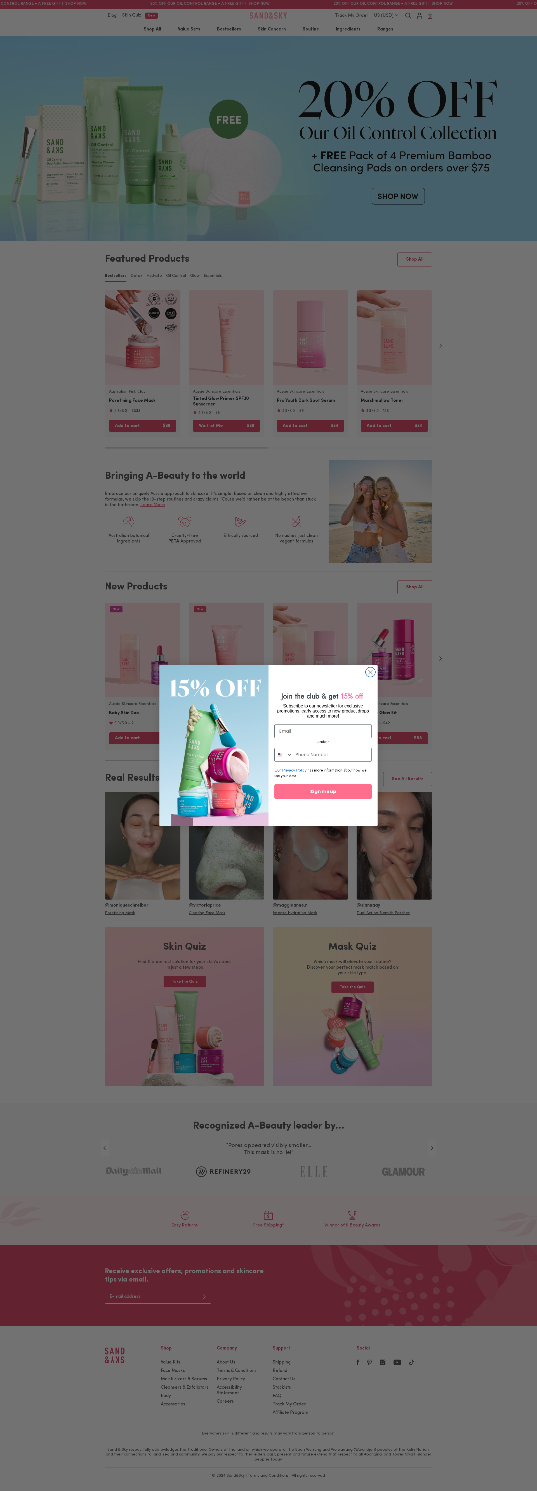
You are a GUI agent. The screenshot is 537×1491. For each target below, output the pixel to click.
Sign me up (323, 791)
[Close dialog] (370, 672)
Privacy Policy (294, 770)
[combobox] (284, 754)
